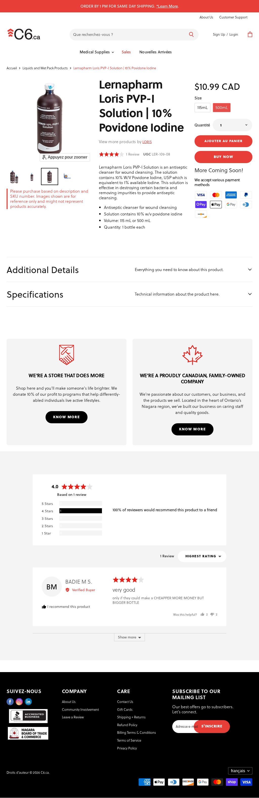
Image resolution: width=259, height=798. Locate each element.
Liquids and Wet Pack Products (45, 68)
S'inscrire (212, 726)
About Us (206, 17)
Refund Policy (127, 724)
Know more (66, 416)
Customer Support (233, 17)
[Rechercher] (191, 34)
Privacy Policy (127, 748)
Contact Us (125, 701)
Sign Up (219, 34)
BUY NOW (223, 156)
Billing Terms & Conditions (136, 732)
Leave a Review (73, 717)
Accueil (12, 68)
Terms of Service (129, 740)
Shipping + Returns (131, 717)
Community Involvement (80, 709)
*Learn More (167, 6)
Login (233, 34)
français (238, 771)
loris (147, 141)
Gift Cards (125, 709)
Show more (127, 637)
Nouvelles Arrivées (155, 52)
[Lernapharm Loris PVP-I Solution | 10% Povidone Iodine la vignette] (14, 176)
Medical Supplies (95, 52)
